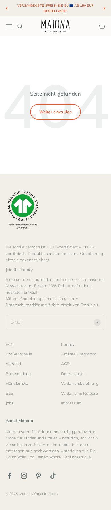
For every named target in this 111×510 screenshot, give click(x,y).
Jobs (10, 403)
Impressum (71, 403)
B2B (9, 393)
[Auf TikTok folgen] (53, 476)
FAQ (10, 344)
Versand (13, 363)
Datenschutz (73, 373)
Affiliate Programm (78, 354)
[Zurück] (7, 8)
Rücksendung (18, 373)
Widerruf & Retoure (79, 393)
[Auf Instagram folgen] (24, 476)
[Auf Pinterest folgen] (38, 476)
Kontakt (68, 344)
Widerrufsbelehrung (80, 383)
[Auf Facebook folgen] (9, 476)
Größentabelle (19, 354)
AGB (65, 363)
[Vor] (104, 8)
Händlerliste (17, 383)
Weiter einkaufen (55, 111)
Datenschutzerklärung (26, 304)
